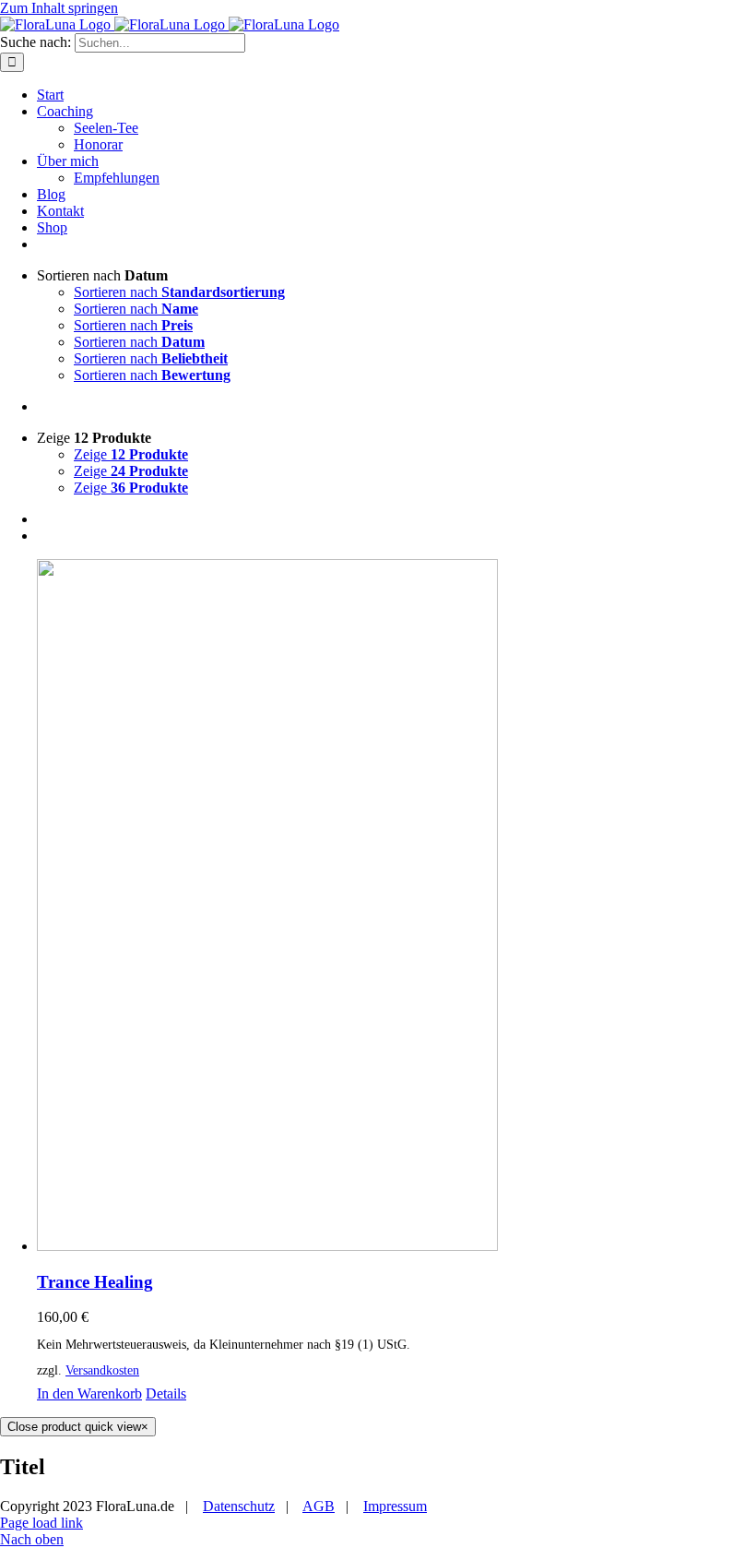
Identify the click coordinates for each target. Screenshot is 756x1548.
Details (166, 1393)
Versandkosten (102, 1370)
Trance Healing (95, 1282)
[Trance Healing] (396, 907)
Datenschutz (239, 1506)
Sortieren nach (179, 292)
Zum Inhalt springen (59, 8)
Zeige (131, 454)
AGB (318, 1506)
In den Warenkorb (89, 1393)
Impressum (395, 1506)
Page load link (41, 1522)
